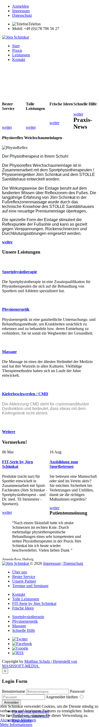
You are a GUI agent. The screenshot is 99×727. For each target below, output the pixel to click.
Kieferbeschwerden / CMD (25, 394)
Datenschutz (22, 15)
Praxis (17, 50)
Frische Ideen (23, 608)
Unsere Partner (24, 581)
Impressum (21, 11)
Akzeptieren (10, 720)
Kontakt (18, 59)
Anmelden (20, 6)
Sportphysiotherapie (19, 272)
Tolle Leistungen (25, 599)
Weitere (8, 431)
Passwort (77, 691)
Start (16, 46)
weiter (7, 242)
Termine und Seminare (30, 586)
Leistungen (21, 55)
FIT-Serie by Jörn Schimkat (17, 464)
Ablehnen (28, 720)
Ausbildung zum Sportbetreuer (64, 464)
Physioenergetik (15, 309)
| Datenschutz (72, 563)
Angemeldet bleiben (62, 697)
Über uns (19, 572)
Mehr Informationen (16, 724)
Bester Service (23, 576)
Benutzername (13, 691)
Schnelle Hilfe (23, 630)
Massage (9, 352)
